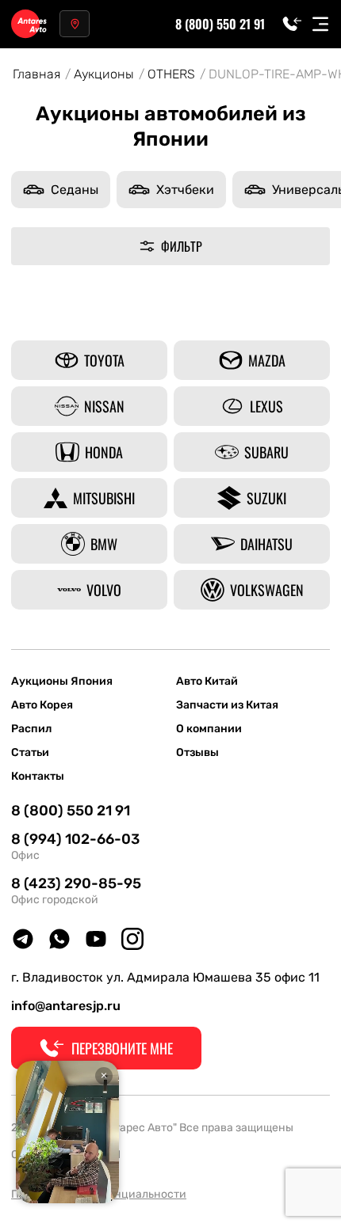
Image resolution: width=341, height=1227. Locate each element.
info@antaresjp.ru (66, 1005)
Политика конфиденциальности (98, 1194)
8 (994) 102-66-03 (75, 839)
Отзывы (197, 752)
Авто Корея (42, 705)
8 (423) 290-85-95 (76, 883)
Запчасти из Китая (227, 705)
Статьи (30, 752)
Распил (31, 729)
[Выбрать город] (74, 23)
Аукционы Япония (62, 681)
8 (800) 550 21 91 (220, 23)
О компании (209, 729)
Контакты (37, 776)
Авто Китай (207, 681)
